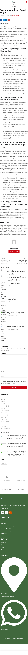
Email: (2, 376)
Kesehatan (6, 17)
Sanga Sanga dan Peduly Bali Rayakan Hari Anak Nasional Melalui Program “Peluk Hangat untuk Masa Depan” (16, 271)
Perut (2, 424)
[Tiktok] (6, 512)
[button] (26, 2)
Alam (2, 397)
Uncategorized (4, 428)
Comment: (3, 353)
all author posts (14, 251)
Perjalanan (3, 421)
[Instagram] (2, 512)
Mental (2, 417)
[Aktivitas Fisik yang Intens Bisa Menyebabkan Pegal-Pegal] (1, 20)
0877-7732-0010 (4, 629)
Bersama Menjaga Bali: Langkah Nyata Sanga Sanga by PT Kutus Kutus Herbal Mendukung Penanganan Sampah (16, 277)
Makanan (3, 415)
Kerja (2, 17)
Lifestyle (3, 412)
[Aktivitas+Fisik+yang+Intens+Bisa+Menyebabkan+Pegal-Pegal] (4, 20)
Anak (2, 399)
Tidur (2, 426)
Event (2, 403)
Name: (2, 371)
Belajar (2, 401)
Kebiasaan (3, 406)
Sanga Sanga (15, 15)
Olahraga (12, 17)
